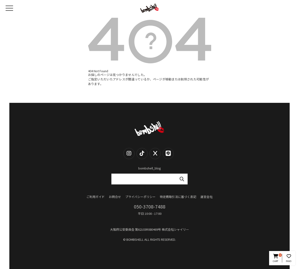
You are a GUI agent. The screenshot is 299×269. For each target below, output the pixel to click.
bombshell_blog (149, 168)
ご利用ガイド (95, 196)
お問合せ (115, 196)
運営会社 (206, 196)
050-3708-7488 (149, 206)
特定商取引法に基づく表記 (178, 196)
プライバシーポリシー (140, 196)
